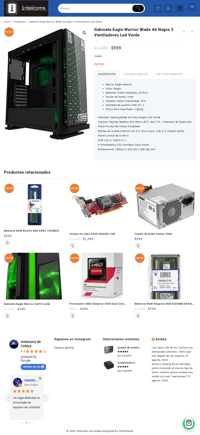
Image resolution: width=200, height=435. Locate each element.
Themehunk (126, 431)
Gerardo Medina (32, 380)
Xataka (161, 339)
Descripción (106, 74)
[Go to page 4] (33, 422)
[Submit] (138, 8)
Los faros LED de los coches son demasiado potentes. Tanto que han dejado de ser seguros (172, 351)
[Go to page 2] (27, 422)
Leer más (7, 242)
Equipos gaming (64, 347)
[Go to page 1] (23, 422)
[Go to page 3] (30, 422)
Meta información (169, 74)
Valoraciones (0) (136, 74)
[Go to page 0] (20, 422)
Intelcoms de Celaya (31, 344)
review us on (31, 366)
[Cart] (180, 8)
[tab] (106, 74)
